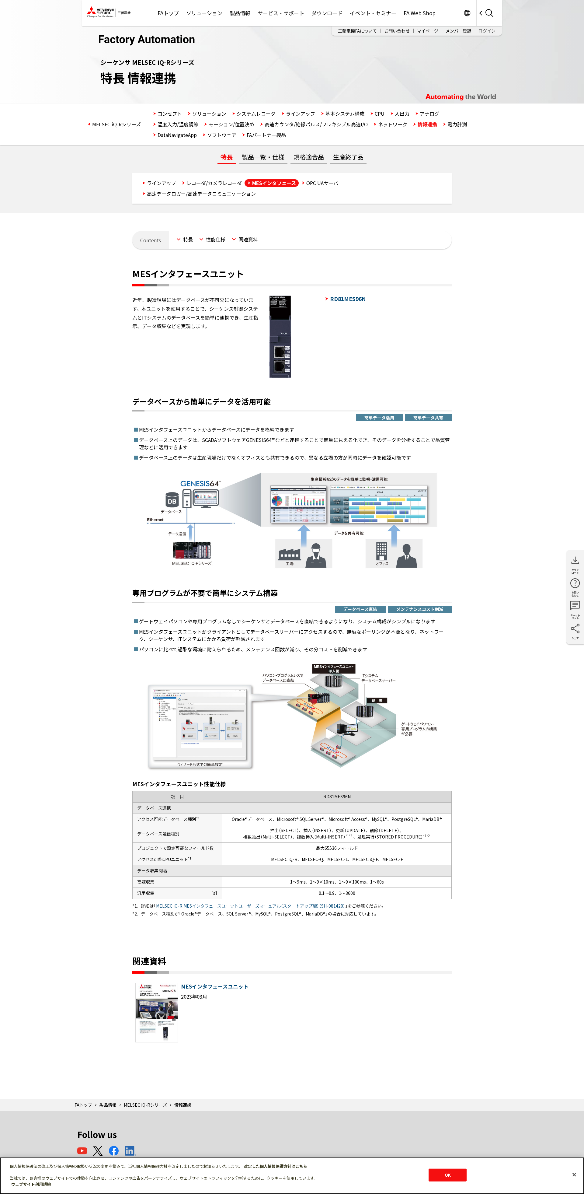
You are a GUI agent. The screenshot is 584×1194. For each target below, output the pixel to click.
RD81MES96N (348, 299)
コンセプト (170, 113)
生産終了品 (348, 156)
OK (448, 1175)
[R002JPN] (156, 1041)
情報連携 (427, 124)
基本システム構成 (344, 113)
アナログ (429, 113)
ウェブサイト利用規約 (31, 1184)
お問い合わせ (397, 31)
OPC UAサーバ (322, 183)
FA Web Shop (420, 13)
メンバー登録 (458, 31)
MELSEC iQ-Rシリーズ (116, 124)
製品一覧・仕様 (263, 156)
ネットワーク (392, 124)
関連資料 (248, 239)
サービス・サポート (281, 13)
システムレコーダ (256, 113)
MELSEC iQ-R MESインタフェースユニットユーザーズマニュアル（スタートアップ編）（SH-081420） (250, 906)
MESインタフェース (274, 183)
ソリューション (204, 13)
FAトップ (168, 13)
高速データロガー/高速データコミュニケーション (201, 193)
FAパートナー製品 (266, 134)
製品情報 (240, 13)
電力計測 (457, 124)
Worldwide (467, 13)
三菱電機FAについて (357, 31)
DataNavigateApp (177, 134)
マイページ (427, 31)
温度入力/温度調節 (178, 124)
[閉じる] (574, 1175)
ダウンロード (326, 13)
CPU (379, 113)
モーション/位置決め (231, 124)
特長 (227, 156)
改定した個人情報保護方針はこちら (275, 1166)
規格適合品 (309, 156)
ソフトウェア (221, 134)
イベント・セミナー (373, 13)
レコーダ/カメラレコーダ (214, 183)
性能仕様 (215, 239)
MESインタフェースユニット (215, 986)
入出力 (402, 113)
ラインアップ (300, 113)
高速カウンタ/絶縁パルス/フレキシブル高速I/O (316, 124)
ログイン (486, 31)
